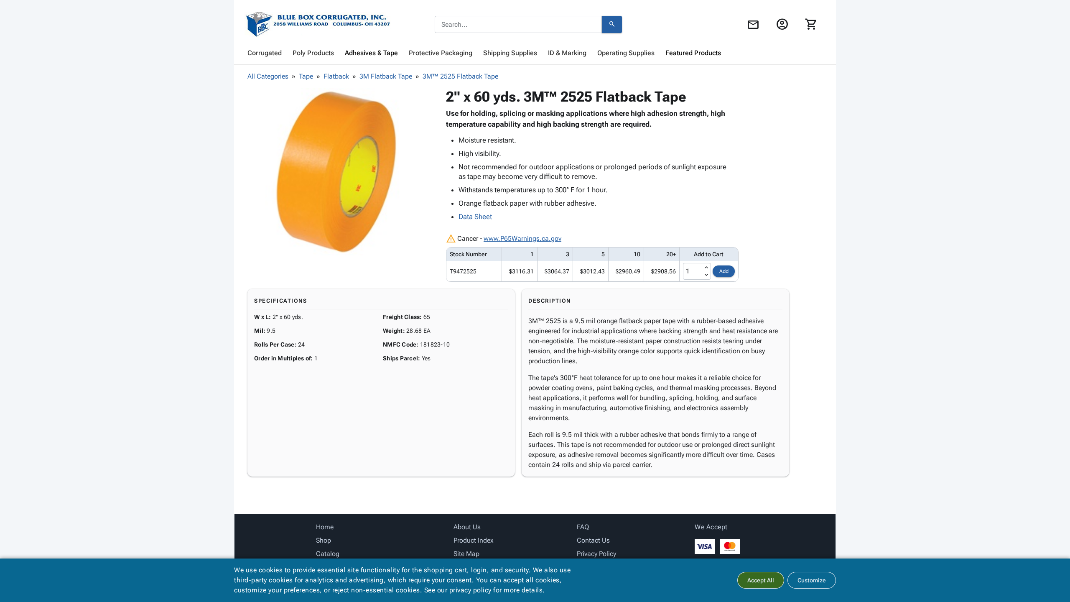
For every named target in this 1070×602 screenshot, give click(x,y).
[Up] (706, 267)
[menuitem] (264, 53)
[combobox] (518, 24)
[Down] (706, 275)
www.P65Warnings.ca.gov (522, 238)
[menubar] (535, 53)
